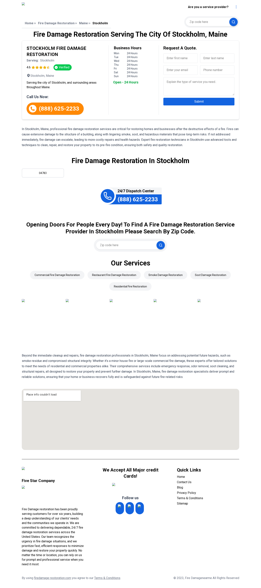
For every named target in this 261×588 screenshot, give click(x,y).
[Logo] (54, 7)
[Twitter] (130, 508)
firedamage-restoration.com (52, 578)
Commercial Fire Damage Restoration (57, 275)
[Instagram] (120, 508)
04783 (43, 173)
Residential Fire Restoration (130, 286)
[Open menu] (236, 7)
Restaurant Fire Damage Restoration (114, 275)
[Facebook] (139, 508)
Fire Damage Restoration (56, 23)
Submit (199, 101)
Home (29, 23)
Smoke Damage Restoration (165, 275)
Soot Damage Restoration (210, 275)
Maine (83, 23)
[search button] (233, 22)
